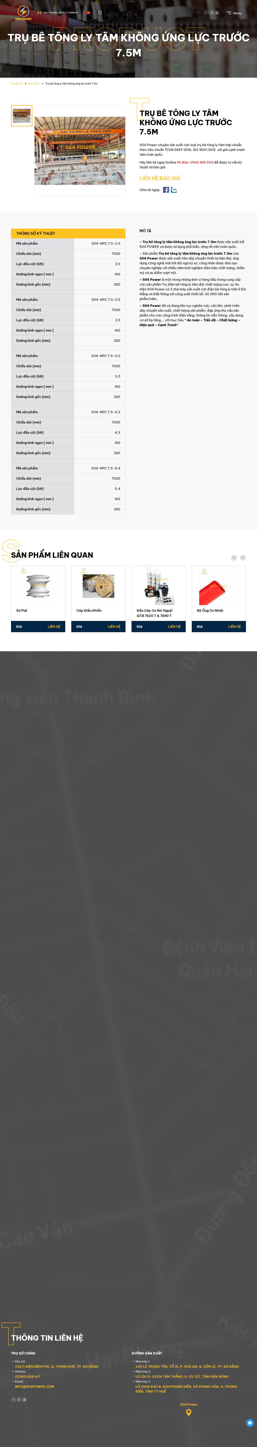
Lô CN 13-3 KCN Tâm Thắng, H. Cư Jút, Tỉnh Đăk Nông (182, 1377)
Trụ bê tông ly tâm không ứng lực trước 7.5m (71, 83)
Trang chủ (17, 83)
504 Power (189, 1404)
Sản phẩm (34, 83)
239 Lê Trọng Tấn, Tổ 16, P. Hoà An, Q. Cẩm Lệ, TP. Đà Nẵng (187, 1367)
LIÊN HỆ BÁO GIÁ (160, 178)
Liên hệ (54, 627)
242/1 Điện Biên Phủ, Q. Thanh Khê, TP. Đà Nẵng (56, 1367)
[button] (234, 558)
